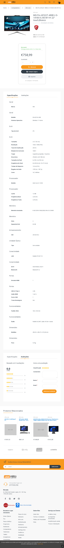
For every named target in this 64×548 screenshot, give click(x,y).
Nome (35, 380)
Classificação (36, 368)
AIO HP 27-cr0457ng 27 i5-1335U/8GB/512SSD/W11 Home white (10, 420)
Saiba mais (40, 544)
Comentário (36, 372)
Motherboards (22, 522)
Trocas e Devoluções (54, 524)
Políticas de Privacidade (39, 519)
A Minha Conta (52, 514)
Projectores (6, 524)
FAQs (34, 522)
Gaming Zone (21, 530)
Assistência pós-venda (54, 521)
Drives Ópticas (7, 516)
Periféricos (21, 532)
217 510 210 (13, 485)
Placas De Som (22, 514)
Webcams (21, 517)
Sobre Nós (36, 514)
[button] (45, 2)
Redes (20, 537)
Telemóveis (6, 532)
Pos (4, 519)
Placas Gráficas (7, 521)
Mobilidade (21, 535)
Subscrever (55, 466)
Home (4, 8)
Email (35, 385)
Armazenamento (22, 527)
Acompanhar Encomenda (51, 517)
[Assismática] (11, 2)
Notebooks (6, 526)
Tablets (5, 534)
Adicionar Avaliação (49, 391)
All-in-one (28, 8)
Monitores (21, 524)
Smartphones (6, 537)
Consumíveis (6, 539)
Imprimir (33, 76)
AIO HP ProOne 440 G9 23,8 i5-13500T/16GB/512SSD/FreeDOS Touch (41, 420)
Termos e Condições (38, 517)
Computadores (15, 8)
